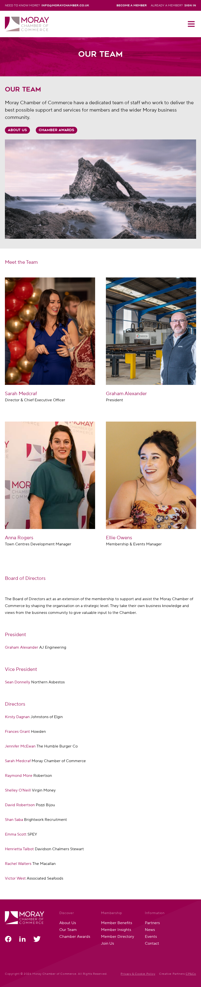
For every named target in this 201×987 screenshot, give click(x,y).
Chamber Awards (56, 130)
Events (151, 936)
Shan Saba (14, 819)
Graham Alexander (22, 647)
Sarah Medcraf (18, 761)
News (150, 929)
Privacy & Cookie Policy (138, 974)
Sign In (190, 5)
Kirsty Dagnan (17, 717)
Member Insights (116, 929)
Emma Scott (15, 834)
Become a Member (131, 5)
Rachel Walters (18, 863)
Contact (152, 943)
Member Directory (117, 936)
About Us (17, 130)
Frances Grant (18, 731)
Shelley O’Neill (18, 790)
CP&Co (191, 974)
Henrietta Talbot (19, 849)
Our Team (68, 929)
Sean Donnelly (17, 682)
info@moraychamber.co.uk (65, 5)
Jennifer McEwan (21, 746)
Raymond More (19, 775)
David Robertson (20, 805)
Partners (152, 923)
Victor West (15, 878)
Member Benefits (116, 923)
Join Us (107, 943)
